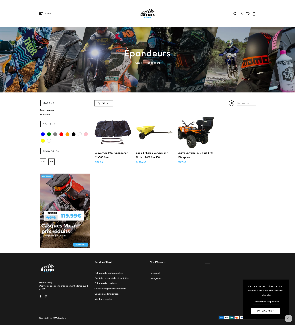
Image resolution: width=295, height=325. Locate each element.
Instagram (155, 278)
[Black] (74, 134)
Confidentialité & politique (266, 301)
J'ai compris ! (265, 311)
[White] (80, 134)
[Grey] (55, 134)
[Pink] (86, 134)
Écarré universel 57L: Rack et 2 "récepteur (195, 155)
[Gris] (49, 141)
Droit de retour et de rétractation (111, 278)
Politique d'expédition (105, 283)
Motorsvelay (47, 110)
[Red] (61, 134)
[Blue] (43, 134)
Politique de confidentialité (108, 272)
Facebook (155, 272)
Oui (43, 162)
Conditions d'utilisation (106, 293)
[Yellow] (43, 141)
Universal (45, 114)
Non (51, 162)
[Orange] (67, 134)
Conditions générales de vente (110, 288)
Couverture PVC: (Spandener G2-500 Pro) (111, 155)
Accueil (139, 62)
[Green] (49, 134)
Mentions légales (103, 298)
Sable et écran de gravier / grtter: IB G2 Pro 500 (152, 155)
